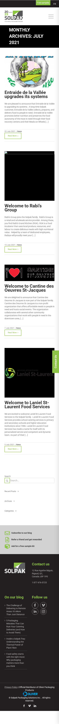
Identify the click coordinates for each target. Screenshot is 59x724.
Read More (12, 136)
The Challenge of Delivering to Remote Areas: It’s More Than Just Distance (16, 610)
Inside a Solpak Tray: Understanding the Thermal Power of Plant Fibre (15, 643)
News (19, 131)
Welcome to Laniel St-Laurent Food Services (27, 404)
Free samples (43, 3)
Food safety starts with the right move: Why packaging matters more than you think (15, 660)
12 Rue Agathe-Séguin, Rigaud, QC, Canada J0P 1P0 (42, 573)
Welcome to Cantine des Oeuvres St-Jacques (29, 288)
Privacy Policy (11, 687)
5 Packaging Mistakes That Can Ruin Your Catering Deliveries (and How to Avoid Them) (15, 626)
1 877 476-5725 (39, 582)
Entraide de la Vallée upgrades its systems (26, 94)
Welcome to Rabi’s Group (23, 207)
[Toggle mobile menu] (51, 16)
